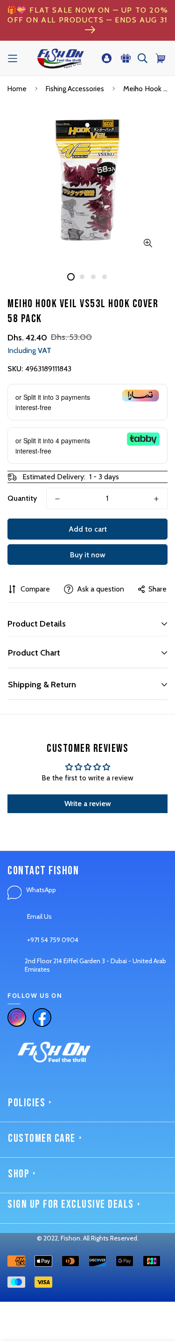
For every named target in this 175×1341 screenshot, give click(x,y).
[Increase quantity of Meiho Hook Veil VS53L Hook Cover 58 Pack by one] (156, 499)
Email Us (39, 916)
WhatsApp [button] (41, 890)
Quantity (22, 498)
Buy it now (87, 554)
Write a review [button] (87, 803)
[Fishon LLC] (60, 58)
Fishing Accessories (75, 89)
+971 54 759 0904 (52, 940)
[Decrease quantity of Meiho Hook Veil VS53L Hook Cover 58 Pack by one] (57, 499)
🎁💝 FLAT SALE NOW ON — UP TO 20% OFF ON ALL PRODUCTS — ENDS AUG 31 (87, 15)
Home (17, 89)
